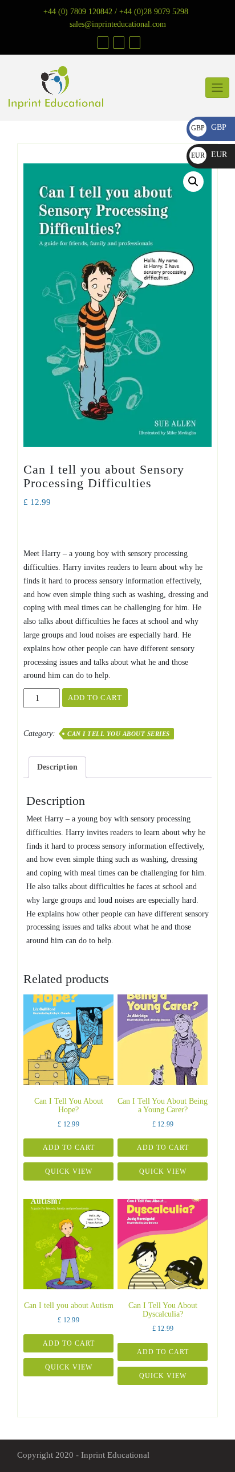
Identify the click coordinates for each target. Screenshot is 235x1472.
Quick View (68, 1171)
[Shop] (101, 42)
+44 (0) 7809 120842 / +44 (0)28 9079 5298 (115, 11)
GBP (208, 127)
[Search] (133, 42)
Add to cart (95, 697)
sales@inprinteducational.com (118, 24)
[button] (193, 181)
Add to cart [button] (69, 1148)
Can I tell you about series (118, 733)
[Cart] (117, 42)
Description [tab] (57, 767)
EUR (209, 154)
